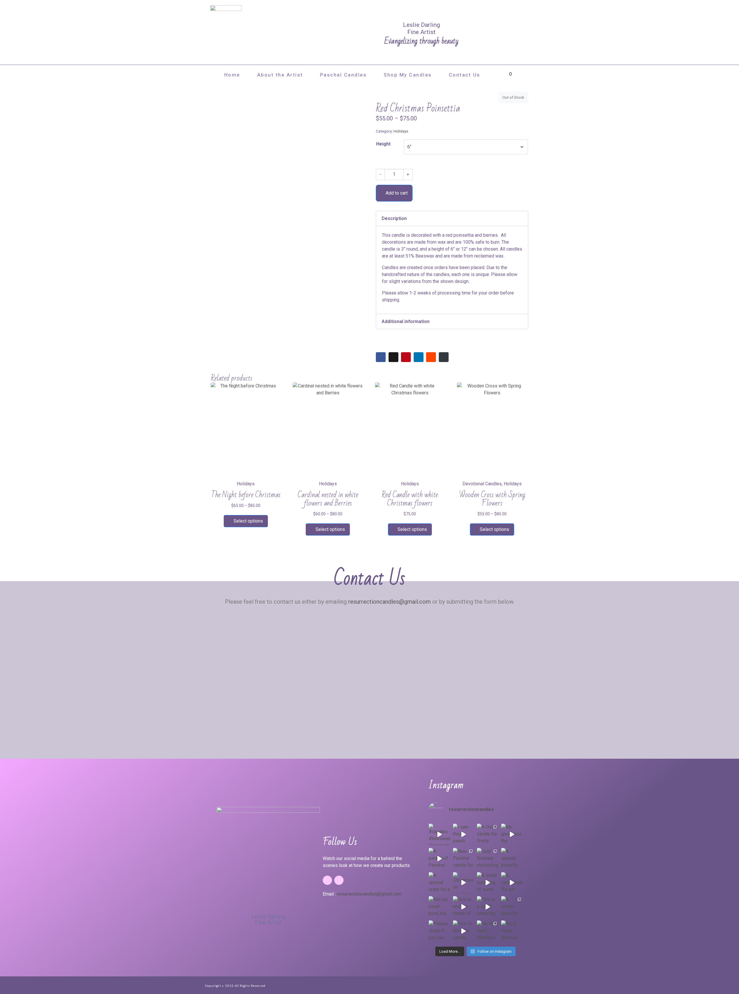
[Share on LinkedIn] (418, 357)
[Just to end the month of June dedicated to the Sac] (463, 906)
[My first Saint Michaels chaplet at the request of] (487, 931)
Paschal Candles (343, 75)
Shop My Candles (408, 75)
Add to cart (397, 193)
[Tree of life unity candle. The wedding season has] (463, 931)
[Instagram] (339, 880)
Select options (248, 521)
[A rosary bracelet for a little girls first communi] (511, 906)
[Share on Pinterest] (406, 357)
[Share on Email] (444, 357)
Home (232, 75)
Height (383, 144)
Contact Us (464, 75)
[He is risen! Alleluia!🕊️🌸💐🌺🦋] (511, 931)
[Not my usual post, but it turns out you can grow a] (439, 906)
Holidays (400, 131)
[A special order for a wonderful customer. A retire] (439, 883)
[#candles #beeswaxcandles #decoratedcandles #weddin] (439, 834)
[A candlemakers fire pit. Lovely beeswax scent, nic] (511, 883)
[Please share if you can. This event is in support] (439, 931)
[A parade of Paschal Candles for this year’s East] (439, 858)
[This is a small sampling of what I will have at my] (487, 906)
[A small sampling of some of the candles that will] (487, 883)
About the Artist (280, 75)
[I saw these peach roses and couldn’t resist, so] (463, 834)
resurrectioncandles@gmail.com (389, 601)
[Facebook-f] (327, 880)
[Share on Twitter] (393, 357)
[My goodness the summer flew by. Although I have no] (511, 834)
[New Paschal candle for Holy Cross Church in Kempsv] (463, 858)
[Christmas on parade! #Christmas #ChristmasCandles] (463, 883)
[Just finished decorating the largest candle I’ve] (487, 858)
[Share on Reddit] (431, 357)
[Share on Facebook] (381, 357)
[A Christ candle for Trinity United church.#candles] (487, 834)
